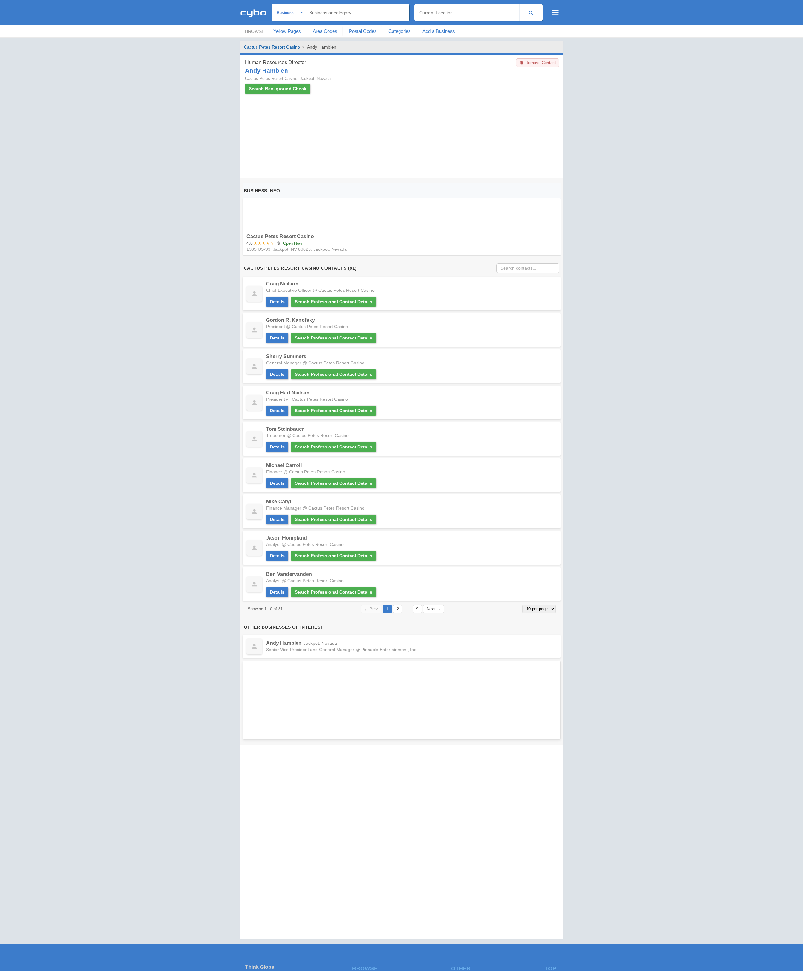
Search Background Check (277, 88)
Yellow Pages (287, 31)
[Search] (531, 12)
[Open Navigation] (555, 12)
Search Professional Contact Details (333, 301)
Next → (433, 609)
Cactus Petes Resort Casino (272, 47)
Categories (399, 31)
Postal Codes (363, 31)
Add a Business (438, 31)
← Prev (371, 609)
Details (277, 301)
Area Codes (325, 31)
